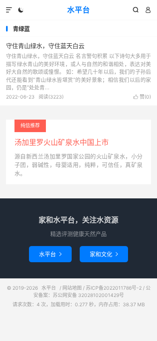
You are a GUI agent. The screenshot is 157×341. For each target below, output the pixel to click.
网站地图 (72, 288)
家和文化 (104, 253)
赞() (142, 97)
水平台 (78, 10)
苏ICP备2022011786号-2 (114, 288)
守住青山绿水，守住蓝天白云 (45, 46)
